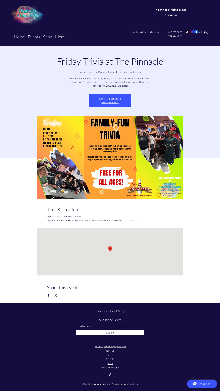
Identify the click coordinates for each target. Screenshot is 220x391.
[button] (206, 32)
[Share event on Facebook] (48, 295)
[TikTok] (187, 31)
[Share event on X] (55, 295)
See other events (110, 102)
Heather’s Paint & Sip (171, 9)
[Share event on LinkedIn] (63, 295)
